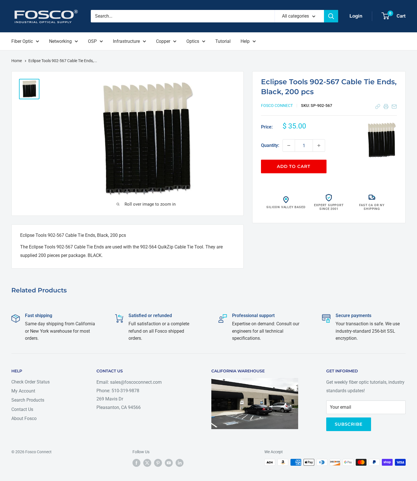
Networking (60, 41)
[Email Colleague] (394, 106)
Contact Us (22, 409)
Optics (192, 41)
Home (17, 60)
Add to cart (293, 166)
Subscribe (349, 424)
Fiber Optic (22, 41)
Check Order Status (30, 382)
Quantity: (270, 145)
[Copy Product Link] (377, 106)
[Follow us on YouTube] (169, 463)
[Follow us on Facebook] (136, 463)
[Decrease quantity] (289, 145)
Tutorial (223, 41)
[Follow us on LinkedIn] (180, 463)
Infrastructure (126, 41)
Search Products (27, 400)
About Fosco (24, 418)
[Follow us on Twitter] (147, 463)
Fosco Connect (277, 105)
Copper (163, 41)
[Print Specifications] (386, 106)
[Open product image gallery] (381, 140)
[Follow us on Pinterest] (158, 463)
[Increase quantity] (319, 145)
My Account (23, 391)
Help (245, 41)
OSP (92, 41)
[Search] (331, 16)
